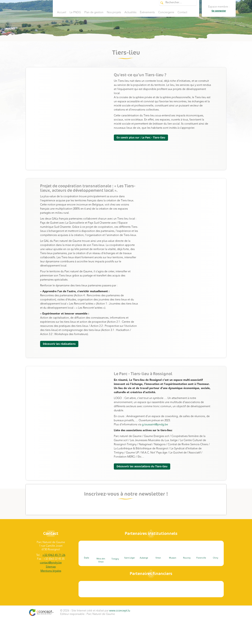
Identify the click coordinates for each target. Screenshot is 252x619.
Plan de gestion (93, 12)
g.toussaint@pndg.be (155, 424)
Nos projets (114, 12)
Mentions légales (50, 571)
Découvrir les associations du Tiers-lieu (142, 466)
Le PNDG (75, 12)
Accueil (61, 12)
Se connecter (219, 10)
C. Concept (41, 612)
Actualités (130, 12)
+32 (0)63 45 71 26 (53, 555)
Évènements (147, 12)
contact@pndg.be (51, 562)
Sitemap (51, 567)
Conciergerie (166, 12)
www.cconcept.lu (119, 610)
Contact (182, 12)
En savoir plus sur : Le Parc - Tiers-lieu (141, 137)
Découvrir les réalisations (59, 344)
